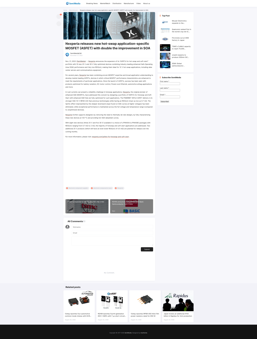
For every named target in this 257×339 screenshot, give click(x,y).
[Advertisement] (109, 162)
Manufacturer (129, 3)
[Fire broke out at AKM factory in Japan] (175, 39)
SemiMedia (81, 61)
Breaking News (92, 3)
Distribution (117, 3)
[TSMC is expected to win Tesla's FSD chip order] (87, 206)
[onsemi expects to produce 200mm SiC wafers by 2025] (175, 56)
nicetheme (144, 333)
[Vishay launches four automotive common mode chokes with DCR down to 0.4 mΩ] (79, 300)
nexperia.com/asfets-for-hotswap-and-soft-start (110, 137)
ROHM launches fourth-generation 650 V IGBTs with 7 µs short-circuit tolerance (111, 315)
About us (146, 3)
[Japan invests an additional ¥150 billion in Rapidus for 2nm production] (178, 300)
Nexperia (91, 61)
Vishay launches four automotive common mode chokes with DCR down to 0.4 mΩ (77, 315)
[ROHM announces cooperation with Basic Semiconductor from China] (131, 206)
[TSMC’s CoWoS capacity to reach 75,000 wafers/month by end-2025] (175, 47)
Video (138, 3)
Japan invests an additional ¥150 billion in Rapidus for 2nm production (178, 315)
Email (162, 95)
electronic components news (102, 188)
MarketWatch (105, 3)
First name (164, 81)
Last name (164, 88)
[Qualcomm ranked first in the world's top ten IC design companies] (175, 30)
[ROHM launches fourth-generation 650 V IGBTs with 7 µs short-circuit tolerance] (112, 300)
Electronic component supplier (78, 188)
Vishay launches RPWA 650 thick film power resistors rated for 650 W (145, 315)
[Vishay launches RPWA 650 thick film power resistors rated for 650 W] (145, 300)
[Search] (192, 3)
